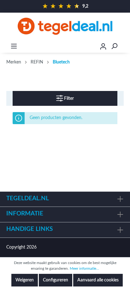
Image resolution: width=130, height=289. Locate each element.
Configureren (55, 280)
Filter (68, 98)
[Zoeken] (114, 46)
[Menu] (13, 46)
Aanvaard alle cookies (98, 280)
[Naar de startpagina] (65, 26)
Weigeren (24, 280)
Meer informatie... (84, 268)
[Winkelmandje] (126, 46)
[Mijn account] (103, 47)
